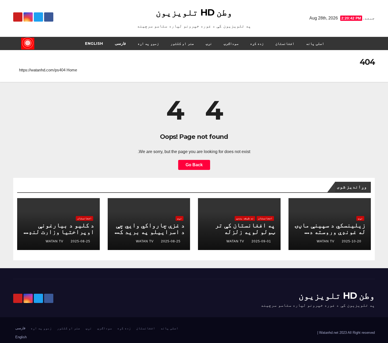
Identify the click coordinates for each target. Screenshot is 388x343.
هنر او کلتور (182, 43)
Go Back (194, 165)
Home (72, 70)
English (94, 43)
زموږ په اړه (148, 43)
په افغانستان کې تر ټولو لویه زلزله (245, 228)
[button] (16, 43)
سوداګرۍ (231, 43)
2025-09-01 (261, 241)
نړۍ (209, 43)
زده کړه (257, 43)
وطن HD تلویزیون (194, 12)
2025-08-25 (171, 241)
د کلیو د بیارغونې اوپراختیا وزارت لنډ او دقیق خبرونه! (61, 231)
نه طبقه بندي (245, 218)
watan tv (325, 241)
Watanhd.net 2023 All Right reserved (346, 333)
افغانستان (284, 43)
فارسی (120, 43)
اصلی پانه (315, 43)
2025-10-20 (351, 241)
